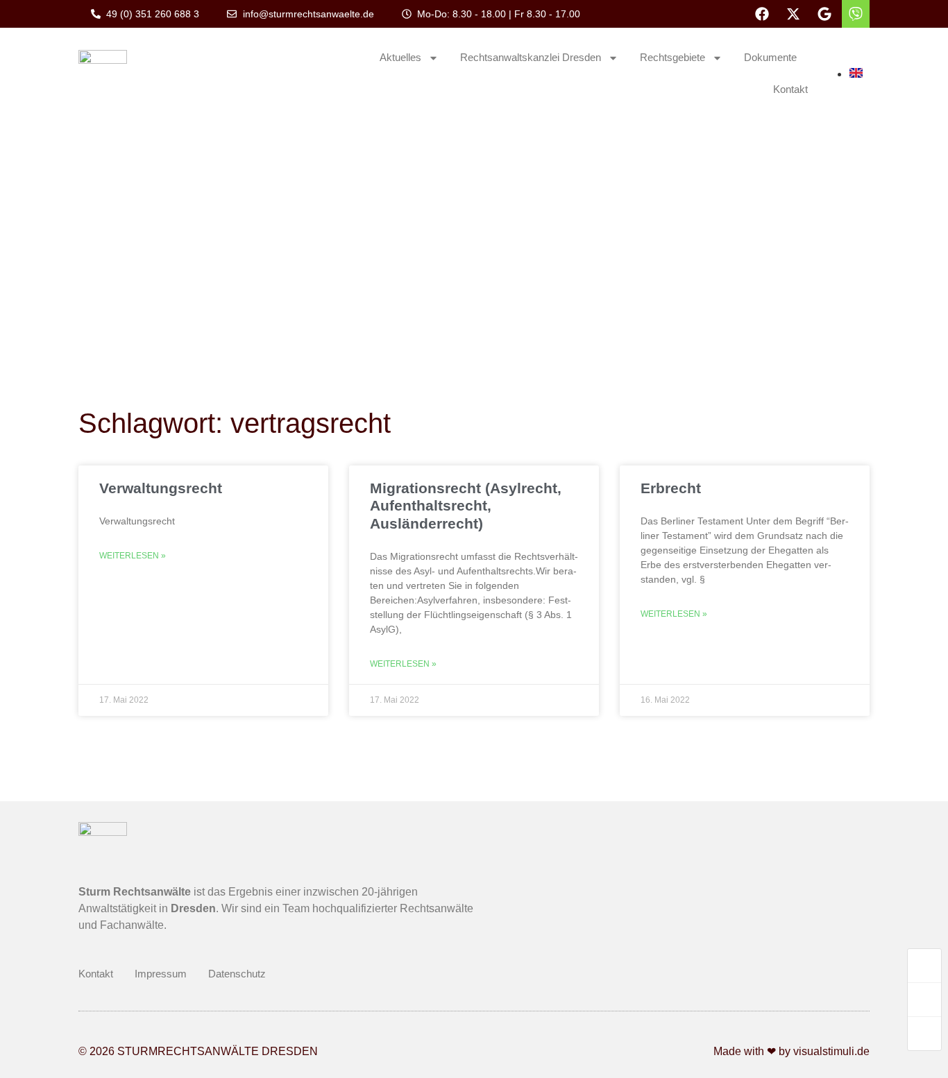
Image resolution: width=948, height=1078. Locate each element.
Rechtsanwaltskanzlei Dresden (530, 57)
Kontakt (790, 89)
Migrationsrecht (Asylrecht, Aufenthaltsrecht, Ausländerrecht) (465, 505)
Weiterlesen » (132, 556)
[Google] (824, 14)
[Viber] (856, 14)
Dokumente (770, 57)
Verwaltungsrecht (160, 488)
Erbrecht (671, 488)
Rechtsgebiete (672, 57)
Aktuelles (400, 57)
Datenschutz (237, 973)
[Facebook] (762, 14)
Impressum (161, 973)
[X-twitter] (793, 14)
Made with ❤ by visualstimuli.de (791, 1051)
